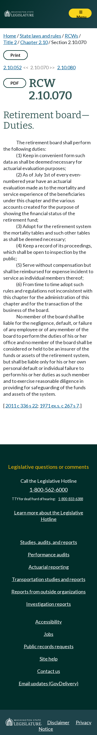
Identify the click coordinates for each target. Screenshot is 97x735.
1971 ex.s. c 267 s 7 (59, 406)
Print (15, 54)
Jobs (48, 634)
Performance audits (49, 554)
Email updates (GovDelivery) (48, 683)
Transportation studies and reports (48, 579)
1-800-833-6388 (70, 499)
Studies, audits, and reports (48, 542)
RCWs (71, 36)
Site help (49, 659)
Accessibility (48, 622)
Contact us (48, 671)
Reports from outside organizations (48, 592)
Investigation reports (48, 604)
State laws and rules (40, 36)
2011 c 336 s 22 (21, 406)
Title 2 (10, 42)
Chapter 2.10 (34, 42)
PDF (15, 82)
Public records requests (49, 646)
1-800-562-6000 (48, 490)
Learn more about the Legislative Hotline (48, 516)
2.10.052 (12, 67)
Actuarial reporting (49, 567)
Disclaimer (58, 722)
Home (9, 36)
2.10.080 (66, 67)
